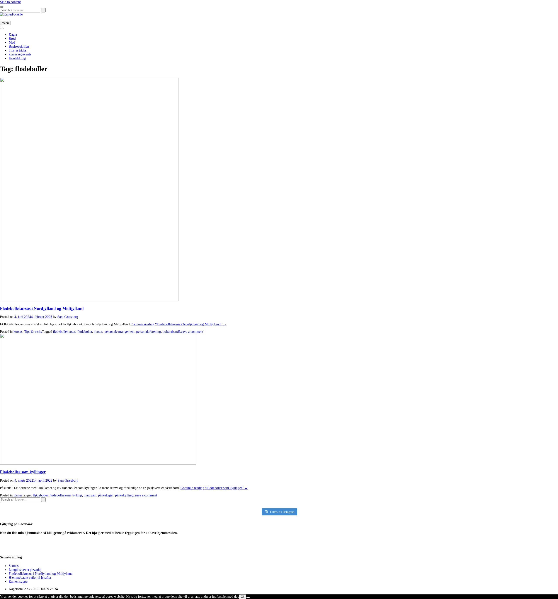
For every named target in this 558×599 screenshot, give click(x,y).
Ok (243, 596)
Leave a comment (191, 331)
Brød (12, 38)
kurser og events (20, 54)
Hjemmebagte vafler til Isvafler (30, 577)
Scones (14, 566)
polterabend (171, 331)
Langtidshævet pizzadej (25, 570)
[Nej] (248, 597)
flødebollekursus (64, 331)
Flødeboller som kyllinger (23, 472)
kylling (77, 495)
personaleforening (148, 331)
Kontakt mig (17, 58)
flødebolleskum (60, 495)
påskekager (105, 495)
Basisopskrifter (19, 46)
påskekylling (124, 495)
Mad (12, 42)
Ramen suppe (18, 581)
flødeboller (84, 331)
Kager (13, 34)
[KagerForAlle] (11, 14)
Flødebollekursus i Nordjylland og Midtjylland (42, 308)
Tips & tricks (17, 50)
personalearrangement (119, 331)
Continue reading (178, 324)
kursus (18, 331)
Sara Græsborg (67, 317)
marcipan (90, 495)
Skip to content (10, 2)
